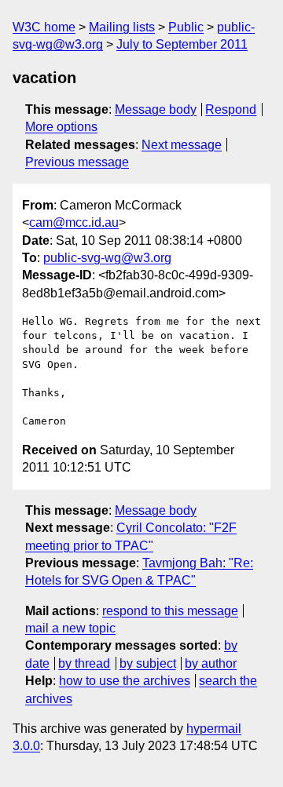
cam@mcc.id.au (74, 222)
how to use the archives (124, 680)
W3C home (44, 27)
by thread (84, 663)
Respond (230, 109)
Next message (182, 144)
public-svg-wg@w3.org (107, 257)
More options (61, 126)
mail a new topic (70, 628)
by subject (147, 663)
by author (211, 663)
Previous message (77, 162)
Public (186, 27)
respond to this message (170, 611)
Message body (156, 109)
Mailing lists (122, 27)
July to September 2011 (182, 44)
